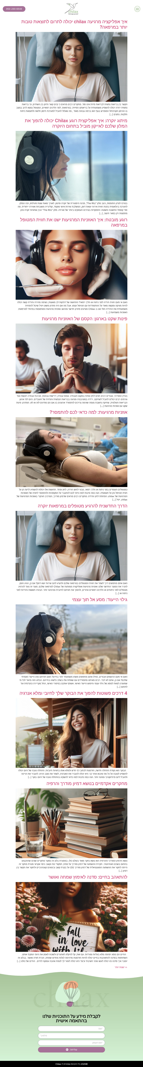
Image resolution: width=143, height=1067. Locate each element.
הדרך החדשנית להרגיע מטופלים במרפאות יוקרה (82, 506)
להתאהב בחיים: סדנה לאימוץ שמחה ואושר (87, 877)
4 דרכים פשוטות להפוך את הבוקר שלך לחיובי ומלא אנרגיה (73, 693)
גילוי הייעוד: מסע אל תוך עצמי (99, 599)
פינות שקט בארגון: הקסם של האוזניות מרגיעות (84, 318)
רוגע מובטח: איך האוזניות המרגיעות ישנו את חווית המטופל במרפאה (73, 222)
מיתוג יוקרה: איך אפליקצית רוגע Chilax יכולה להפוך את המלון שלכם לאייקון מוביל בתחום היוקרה (76, 123)
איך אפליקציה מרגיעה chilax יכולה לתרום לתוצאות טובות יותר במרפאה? (74, 24)
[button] (137, 9)
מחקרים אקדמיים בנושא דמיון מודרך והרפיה (87, 783)
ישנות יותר (121, 967)
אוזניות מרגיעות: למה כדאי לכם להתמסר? (88, 412)
